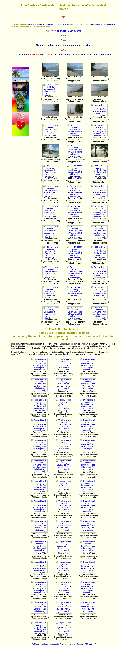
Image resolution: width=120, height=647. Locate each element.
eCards (36, 644)
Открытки (90, 644)
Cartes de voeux (68, 644)
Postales (44, 644)
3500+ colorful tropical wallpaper (102, 24)
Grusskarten (55, 644)
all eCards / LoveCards (69, 31)
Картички (81, 644)
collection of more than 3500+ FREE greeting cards (47, 24)
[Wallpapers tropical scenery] (20, 136)
